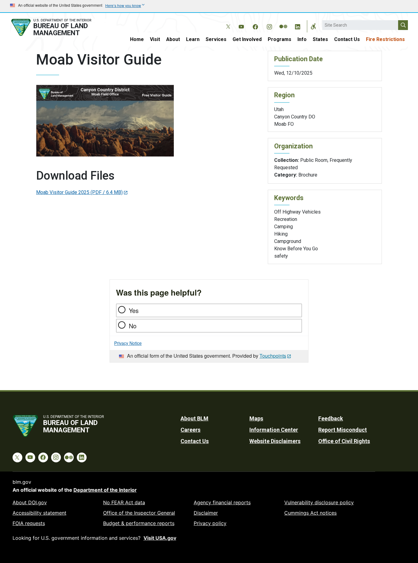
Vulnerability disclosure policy (319, 502)
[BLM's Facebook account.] (255, 26)
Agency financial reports (222, 502)
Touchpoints (272, 355)
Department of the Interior (105, 490)
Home (137, 39)
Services (216, 39)
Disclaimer (206, 513)
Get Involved (247, 39)
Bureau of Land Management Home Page (58, 27)
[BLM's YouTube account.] (241, 26)
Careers (190, 430)
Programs (279, 39)
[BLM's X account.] (227, 22)
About (173, 39)
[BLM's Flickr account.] (283, 22)
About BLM (194, 418)
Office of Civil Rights (344, 441)
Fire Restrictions (385, 39)
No (132, 325)
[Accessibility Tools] (313, 26)
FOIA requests (29, 523)
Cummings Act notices (310, 513)
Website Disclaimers (274, 441)
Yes (134, 310)
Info (302, 39)
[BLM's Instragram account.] (269, 26)
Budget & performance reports (138, 523)
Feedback (330, 418)
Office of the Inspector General (139, 513)
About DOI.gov (30, 502)
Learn (193, 39)
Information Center (273, 430)
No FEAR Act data (124, 502)
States (320, 39)
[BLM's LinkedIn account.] (297, 26)
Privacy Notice (128, 343)
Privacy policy (210, 523)
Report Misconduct (342, 430)
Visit (155, 39)
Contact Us (347, 39)
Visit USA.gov (160, 538)
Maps (256, 418)
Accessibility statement (39, 513)
